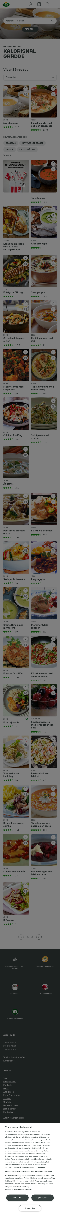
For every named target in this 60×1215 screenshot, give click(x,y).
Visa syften (30, 1208)
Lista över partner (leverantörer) (18, 1189)
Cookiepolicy (40, 1167)
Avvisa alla (17, 1197)
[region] (30, 1169)
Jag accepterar (42, 1197)
